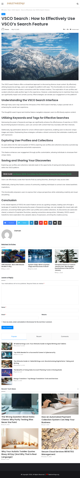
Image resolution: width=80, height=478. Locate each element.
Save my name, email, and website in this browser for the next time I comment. (27, 322)
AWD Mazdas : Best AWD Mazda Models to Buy (12, 265)
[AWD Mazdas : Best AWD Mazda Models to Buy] (13, 256)
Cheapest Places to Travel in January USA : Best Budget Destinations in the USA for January (65, 267)
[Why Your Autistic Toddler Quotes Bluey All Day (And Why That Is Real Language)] (19, 438)
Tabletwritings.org (53, 474)
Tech (9, 10)
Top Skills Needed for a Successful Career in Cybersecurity (34, 352)
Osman (7, 29)
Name (3, 307)
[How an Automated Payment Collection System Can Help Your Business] (60, 404)
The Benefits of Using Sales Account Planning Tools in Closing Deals (38, 370)
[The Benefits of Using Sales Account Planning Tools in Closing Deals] (6, 372)
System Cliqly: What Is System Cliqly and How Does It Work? (38, 265)
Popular (14, 336)
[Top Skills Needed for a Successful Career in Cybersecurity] (6, 355)
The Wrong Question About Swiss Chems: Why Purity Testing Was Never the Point (17, 419)
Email (3, 314)
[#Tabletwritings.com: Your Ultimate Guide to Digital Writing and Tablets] (6, 346)
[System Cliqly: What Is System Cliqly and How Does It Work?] (40, 256)
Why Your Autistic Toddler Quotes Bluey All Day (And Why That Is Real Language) (18, 454)
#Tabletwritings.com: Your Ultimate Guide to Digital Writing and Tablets (40, 344)
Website (44, 314)
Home (5, 10)
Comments (65, 336)
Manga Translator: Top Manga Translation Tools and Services (36, 379)
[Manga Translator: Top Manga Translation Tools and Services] (6, 381)
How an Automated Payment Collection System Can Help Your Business (58, 420)
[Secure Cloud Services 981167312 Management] (60, 438)
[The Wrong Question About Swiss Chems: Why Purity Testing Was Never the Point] (19, 404)
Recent (38, 336)
